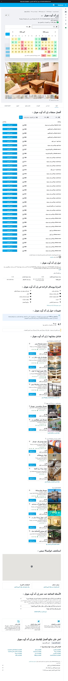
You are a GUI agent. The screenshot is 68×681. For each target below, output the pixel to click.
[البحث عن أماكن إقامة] (65, 11)
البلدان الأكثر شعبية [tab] (56, 643)
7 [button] (22, 42)
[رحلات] (65, 24)
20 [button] (55, 48)
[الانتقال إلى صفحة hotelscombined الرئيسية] (58, 5)
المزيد (60, 269)
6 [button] (55, 42)
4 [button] (39, 39)
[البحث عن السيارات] (65, 14)
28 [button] (52, 52)
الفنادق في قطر (38, 649)
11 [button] (39, 42)
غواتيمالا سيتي (35, 11)
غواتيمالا (50, 11)
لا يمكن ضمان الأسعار (32, 661)
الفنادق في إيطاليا (37, 655)
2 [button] (45, 39)
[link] (51, 397)
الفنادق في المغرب (57, 649)
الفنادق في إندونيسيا (37, 651)
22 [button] (49, 48)
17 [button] (42, 45)
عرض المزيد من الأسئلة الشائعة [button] (40, 611)
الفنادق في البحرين (57, 653)
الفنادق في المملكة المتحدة (55, 655)
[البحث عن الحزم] (65, 17)
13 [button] (55, 45)
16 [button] (45, 45)
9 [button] (45, 42)
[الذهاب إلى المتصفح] (65, 20)
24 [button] (42, 48)
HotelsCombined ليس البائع (53, 665)
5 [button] (36, 39)
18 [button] (39, 45)
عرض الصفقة (32, 353)
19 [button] (36, 45)
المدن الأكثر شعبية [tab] (46, 643)
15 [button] (49, 45)
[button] (1, 1)
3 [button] (42, 39)
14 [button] (52, 45)
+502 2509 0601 (55, 20)
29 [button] (49, 52)
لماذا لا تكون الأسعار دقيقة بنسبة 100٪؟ (51, 670)
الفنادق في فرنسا (18, 653)
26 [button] (36, 48)
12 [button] (36, 42)
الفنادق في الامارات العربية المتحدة (15, 651)
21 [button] (52, 48)
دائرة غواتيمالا (43, 11)
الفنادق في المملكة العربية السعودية (15, 649)
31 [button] (12, 52)
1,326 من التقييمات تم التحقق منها (45, 22)
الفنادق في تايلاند (18, 655)
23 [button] (45, 48)
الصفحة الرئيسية (56, 11)
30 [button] (45, 52)
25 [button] (39, 48)
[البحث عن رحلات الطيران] (65, 9)
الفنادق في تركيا (57, 651)
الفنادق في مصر (38, 653)
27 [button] (55, 52)
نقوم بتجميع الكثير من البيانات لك (53, 668)
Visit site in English (24, 1)
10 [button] (42, 42)
